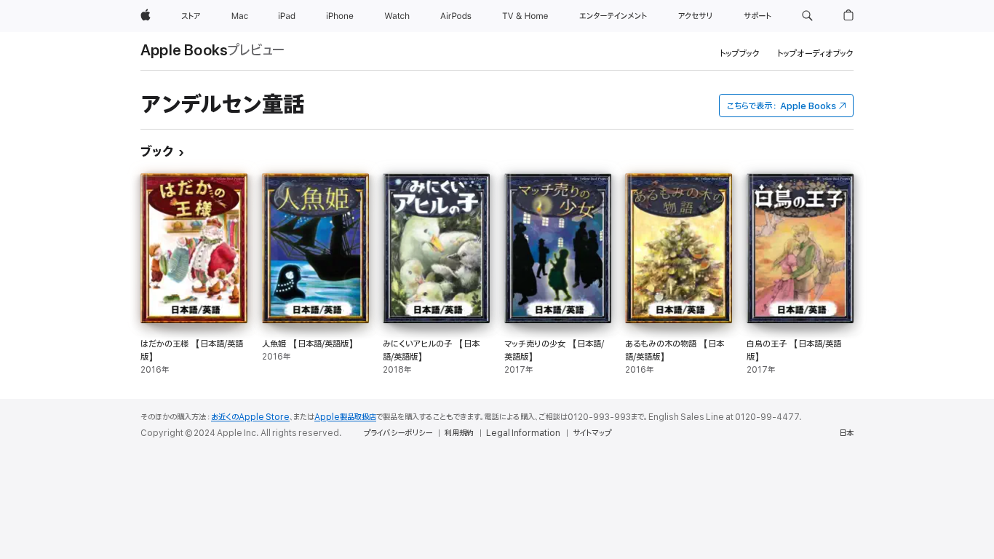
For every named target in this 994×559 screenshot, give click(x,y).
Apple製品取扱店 (345, 417)
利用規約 (459, 433)
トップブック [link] (740, 53)
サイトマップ (592, 433)
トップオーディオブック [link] (815, 53)
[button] (807, 16)
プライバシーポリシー (398, 433)
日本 (846, 433)
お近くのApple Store (250, 417)
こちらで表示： (781, 105)
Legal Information (523, 433)
